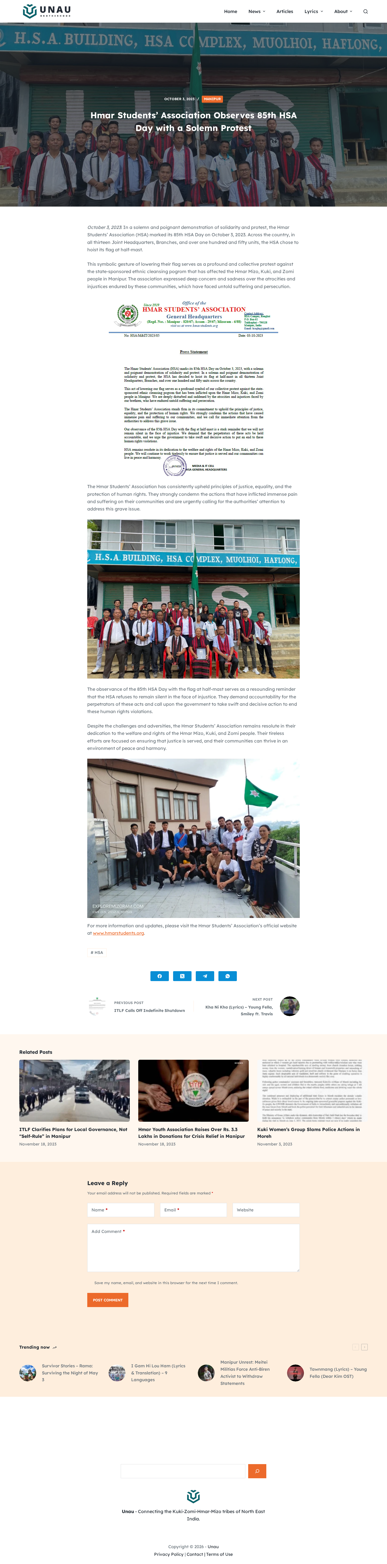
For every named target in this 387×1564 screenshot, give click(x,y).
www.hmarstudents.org (118, 933)
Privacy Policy (169, 1554)
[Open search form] (365, 11)
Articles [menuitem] (285, 11)
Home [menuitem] (230, 11)
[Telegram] (205, 976)
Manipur (212, 99)
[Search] (257, 1471)
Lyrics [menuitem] (311, 11)
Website (245, 1210)
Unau (213, 1546)
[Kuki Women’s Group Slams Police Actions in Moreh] (312, 1091)
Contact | (196, 1554)
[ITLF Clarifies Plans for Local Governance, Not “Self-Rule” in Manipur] (74, 1091)
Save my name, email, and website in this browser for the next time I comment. (166, 1282)
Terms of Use (219, 1554)
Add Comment (108, 1231)
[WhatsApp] (227, 976)
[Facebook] (159, 976)
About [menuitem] (341, 11)
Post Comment (108, 1300)
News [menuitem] (254, 11)
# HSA (97, 952)
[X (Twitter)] (182, 976)
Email (171, 1210)
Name (100, 1210)
